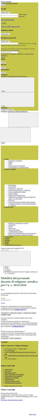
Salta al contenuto (6, 1)
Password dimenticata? (7, 20)
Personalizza (5, 313)
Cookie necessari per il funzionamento (12, 331)
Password (21, 16)
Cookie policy (9, 369)
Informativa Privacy (10, 373)
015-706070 (10, 350)
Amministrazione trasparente (13, 383)
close (3, 143)
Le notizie (8, 270)
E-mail (21, 43)
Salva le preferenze (15, 338)
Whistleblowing (9, 379)
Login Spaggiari (15, 50)
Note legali (8, 371)
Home (6, 267)
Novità (7, 268)
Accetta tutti (30, 313)
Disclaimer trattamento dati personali (12, 400)
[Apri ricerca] (23, 119)
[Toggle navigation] (16, 134)
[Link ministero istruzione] (9, 3)
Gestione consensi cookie (12, 381)
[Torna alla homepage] (19, 111)
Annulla (4, 109)
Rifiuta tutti (16, 313)
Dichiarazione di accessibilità (13, 376)
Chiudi (3, 62)
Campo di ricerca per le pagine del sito (12, 248)
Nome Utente (23, 14)
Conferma (10, 109)
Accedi (3, 5)
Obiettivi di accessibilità (12, 378)
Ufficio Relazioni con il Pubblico (14, 374)
